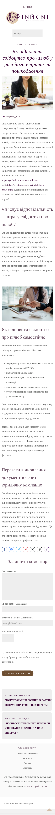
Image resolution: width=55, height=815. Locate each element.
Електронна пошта (17, 617)
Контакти (27, 758)
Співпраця (27, 767)
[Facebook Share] (4, 549)
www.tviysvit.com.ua (37, 786)
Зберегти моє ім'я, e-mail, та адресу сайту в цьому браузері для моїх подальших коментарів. (27, 657)
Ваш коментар (9, 570)
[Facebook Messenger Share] (11, 549)
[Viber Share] (46, 549)
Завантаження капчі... (13, 631)
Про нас (27, 762)
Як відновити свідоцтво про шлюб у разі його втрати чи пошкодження (27, 61)
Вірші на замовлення (28, 753)
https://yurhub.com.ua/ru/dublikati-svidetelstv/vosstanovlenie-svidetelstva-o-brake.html (23, 184)
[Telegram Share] (18, 549)
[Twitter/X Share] (32, 549)
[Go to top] (49, 809)
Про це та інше (27, 44)
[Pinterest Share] (25, 549)
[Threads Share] (39, 549)
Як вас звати (14, 603)
